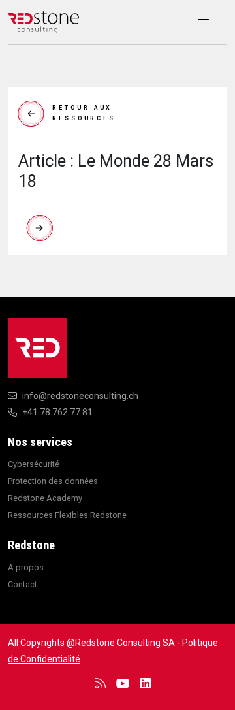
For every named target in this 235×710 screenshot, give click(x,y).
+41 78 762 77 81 (57, 412)
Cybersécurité (33, 464)
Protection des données (53, 481)
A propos (26, 567)
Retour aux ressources (84, 113)
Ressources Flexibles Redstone (67, 515)
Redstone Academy (45, 498)
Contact (22, 584)
